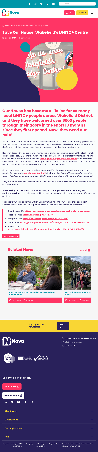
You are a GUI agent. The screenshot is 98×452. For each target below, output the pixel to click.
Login (83, 13)
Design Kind (40, 446)
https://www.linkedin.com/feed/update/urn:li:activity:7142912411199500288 (46, 229)
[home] (10, 12)
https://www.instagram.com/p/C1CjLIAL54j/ (45, 218)
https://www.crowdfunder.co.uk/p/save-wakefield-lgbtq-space (57, 211)
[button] (92, 12)
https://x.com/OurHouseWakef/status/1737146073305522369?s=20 (54, 222)
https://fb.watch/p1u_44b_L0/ (38, 214)
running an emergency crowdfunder (58, 158)
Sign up (62, 326)
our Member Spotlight (35, 173)
